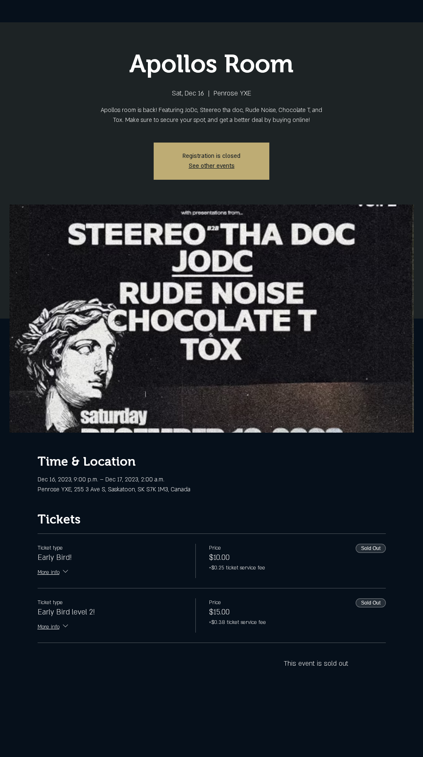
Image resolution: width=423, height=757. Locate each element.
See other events (212, 166)
